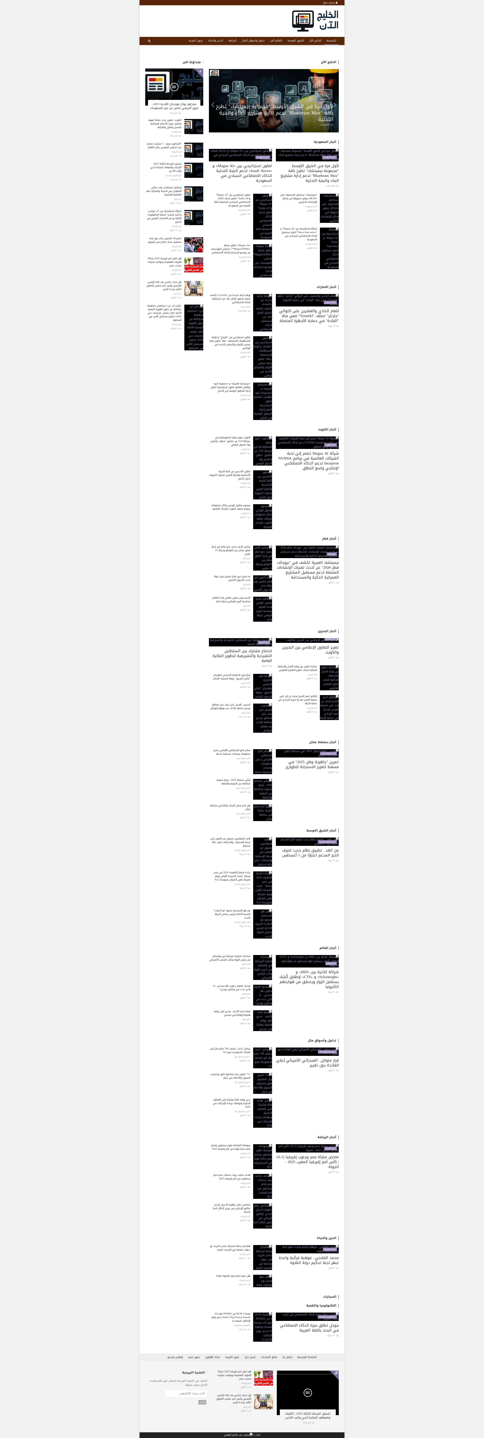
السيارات (329, 1297)
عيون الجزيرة (196, 40)
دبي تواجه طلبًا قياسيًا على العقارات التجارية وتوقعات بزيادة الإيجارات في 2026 (231, 1103)
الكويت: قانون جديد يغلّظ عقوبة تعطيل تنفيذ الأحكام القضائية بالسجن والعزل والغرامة (165, 124)
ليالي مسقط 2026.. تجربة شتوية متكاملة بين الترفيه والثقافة (233, 782)
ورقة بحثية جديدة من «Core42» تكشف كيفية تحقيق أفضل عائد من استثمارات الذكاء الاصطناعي (230, 299)
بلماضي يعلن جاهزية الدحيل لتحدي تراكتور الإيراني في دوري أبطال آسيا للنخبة (231, 1208)
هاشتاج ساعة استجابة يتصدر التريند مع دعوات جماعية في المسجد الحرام (230, 1248)
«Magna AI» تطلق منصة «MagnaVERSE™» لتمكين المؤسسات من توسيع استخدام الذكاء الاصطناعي (230, 249)
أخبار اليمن (177, 294)
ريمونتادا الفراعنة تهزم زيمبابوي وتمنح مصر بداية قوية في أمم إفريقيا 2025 (230, 1147)
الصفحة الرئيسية (306, 1357)
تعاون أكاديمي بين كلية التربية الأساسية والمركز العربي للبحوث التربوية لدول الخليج (229, 475)
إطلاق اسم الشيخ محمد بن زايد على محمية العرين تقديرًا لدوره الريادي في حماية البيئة (297, 700)
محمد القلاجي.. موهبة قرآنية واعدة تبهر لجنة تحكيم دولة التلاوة (309, 1260)
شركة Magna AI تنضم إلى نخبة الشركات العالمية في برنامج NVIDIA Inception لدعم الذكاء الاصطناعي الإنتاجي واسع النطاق (308, 461)
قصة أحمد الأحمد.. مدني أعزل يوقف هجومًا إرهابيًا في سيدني (231, 1013)
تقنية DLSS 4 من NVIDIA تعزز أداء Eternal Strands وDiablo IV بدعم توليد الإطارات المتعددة (230, 1317)
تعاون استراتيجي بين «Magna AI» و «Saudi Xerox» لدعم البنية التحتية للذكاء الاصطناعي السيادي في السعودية (242, 173)
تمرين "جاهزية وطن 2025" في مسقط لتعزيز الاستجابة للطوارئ (312, 764)
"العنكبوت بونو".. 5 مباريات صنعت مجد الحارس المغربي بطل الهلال (164, 145)
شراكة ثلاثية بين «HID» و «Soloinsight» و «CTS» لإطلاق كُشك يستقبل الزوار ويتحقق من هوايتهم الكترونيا (309, 979)
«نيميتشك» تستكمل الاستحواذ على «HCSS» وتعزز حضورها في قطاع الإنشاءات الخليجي (298, 198)
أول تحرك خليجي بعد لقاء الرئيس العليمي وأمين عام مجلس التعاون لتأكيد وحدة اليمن (164, 286)
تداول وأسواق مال (322, 1040)
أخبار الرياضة (177, 152)
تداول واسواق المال (253, 40)
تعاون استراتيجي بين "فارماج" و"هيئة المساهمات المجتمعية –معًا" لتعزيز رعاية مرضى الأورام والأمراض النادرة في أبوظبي (276, 113)
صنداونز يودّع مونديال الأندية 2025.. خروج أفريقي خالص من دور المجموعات (174, 106)
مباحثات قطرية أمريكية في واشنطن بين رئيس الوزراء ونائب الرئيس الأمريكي (229, 958)
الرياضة (232, 40)
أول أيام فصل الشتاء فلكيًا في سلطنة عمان (230, 807)
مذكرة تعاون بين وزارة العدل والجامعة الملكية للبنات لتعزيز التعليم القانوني (297, 668)
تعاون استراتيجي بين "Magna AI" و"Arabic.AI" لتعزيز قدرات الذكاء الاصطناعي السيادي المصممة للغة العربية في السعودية (232, 200)
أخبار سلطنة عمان (322, 742)
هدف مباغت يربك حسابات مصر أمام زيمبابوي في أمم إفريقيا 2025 (231, 1177)
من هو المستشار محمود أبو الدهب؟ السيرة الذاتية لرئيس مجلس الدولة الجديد (232, 914)
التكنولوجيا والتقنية (321, 1305)
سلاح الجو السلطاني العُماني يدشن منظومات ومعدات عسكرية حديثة (231, 752)
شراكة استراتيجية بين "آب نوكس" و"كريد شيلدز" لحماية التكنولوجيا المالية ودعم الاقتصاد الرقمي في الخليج (164, 216)
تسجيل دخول (329, 3)
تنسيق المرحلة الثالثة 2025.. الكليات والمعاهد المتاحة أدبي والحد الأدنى (166, 167)
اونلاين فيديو (175, 1357)
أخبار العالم (328, 948)
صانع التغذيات (269, 1357)
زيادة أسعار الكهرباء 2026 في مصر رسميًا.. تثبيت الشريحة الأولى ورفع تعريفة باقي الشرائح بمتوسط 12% (232, 876)
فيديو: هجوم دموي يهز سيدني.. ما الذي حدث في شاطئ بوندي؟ (231, 987)
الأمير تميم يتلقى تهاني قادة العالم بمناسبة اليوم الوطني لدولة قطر (231, 599)
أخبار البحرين (327, 631)
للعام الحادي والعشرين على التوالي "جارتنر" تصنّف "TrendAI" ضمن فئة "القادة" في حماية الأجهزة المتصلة (309, 315)
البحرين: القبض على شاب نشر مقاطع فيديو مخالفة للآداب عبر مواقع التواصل (230, 706)
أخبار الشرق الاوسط (174, 176)
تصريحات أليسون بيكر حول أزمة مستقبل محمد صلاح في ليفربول (165, 240)
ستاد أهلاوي (212, 1357)
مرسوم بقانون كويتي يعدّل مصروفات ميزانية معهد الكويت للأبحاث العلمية (230, 507)
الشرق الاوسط (295, 40)
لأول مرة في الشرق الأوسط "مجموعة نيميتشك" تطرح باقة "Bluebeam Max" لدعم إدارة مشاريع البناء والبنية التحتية (310, 173)
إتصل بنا (287, 1357)
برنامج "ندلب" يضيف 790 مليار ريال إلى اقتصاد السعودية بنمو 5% (230, 1050)
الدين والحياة (215, 40)
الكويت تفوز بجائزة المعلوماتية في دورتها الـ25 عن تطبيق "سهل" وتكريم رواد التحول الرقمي (230, 441)
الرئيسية (331, 40)
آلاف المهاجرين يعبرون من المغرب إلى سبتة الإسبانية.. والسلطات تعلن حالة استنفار (230, 842)
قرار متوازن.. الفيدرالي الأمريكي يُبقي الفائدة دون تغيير (307, 1063)
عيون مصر (194, 1357)
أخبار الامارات (176, 226)
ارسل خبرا (250, 1357)
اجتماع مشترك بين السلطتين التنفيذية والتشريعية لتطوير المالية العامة (242, 655)
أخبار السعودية (325, 142)
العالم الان (276, 40)
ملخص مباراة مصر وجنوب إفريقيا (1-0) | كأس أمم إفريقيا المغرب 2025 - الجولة (308, 1161)
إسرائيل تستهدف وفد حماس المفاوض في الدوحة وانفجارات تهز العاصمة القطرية (164, 191)
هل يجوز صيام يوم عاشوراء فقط (233, 1275)
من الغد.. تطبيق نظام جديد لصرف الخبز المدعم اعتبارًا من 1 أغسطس (310, 853)
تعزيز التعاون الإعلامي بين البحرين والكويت (310, 650)
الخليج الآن (315, 40)
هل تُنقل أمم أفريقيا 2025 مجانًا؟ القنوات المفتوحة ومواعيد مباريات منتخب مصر (164, 262)
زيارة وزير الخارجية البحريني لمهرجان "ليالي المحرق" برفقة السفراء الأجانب (231, 677)
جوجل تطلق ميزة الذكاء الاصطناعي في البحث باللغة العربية (309, 1328)
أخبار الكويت (177, 132)
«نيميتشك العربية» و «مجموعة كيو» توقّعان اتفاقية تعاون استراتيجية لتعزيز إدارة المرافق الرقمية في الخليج (230, 387)
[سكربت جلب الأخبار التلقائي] (238, 1435)
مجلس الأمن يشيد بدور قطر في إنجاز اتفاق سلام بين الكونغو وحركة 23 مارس (231, 550)
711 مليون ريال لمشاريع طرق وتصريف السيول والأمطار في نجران (230, 1076)
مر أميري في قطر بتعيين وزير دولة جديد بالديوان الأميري (232, 578)
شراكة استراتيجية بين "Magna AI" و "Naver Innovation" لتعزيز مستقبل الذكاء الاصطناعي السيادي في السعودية (298, 234)
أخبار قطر (178, 199)
